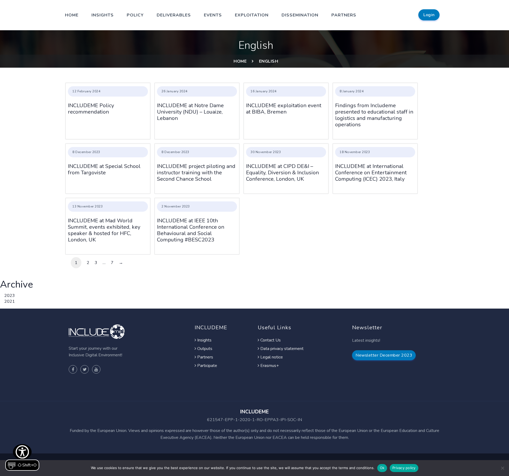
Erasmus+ (269, 366)
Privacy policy (404, 468)
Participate (206, 366)
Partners (343, 15)
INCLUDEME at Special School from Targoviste (104, 169)
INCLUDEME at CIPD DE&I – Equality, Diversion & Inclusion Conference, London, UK (282, 173)
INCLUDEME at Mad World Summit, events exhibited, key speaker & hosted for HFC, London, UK (104, 230)
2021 (9, 301)
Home (71, 15)
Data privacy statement (281, 349)
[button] (22, 457)
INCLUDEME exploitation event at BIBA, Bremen (283, 108)
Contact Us (270, 340)
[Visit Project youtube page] (96, 369)
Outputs (204, 349)
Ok (382, 468)
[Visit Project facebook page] (73, 369)
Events (213, 15)
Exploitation (252, 15)
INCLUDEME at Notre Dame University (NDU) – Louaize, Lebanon (190, 112)
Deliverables (174, 15)
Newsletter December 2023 (384, 355)
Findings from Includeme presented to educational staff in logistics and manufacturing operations (374, 115)
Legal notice (271, 357)
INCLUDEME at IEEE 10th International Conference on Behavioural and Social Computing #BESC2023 (190, 230)
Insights (102, 15)
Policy (135, 15)
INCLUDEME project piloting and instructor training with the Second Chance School (196, 173)
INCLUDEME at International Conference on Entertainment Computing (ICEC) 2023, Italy (371, 173)
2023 (9, 295)
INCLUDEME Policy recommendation (91, 108)
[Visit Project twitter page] (84, 369)
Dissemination (300, 15)
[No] (502, 468)
